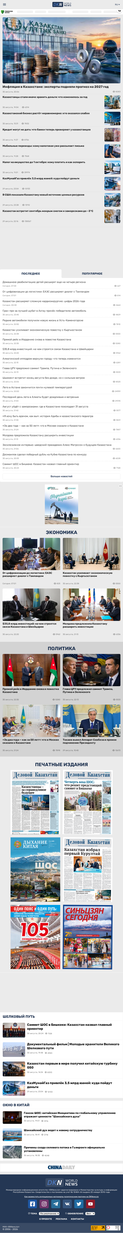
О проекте (45, 1219)
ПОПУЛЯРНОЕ (92, 273)
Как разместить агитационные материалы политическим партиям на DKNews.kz (61, 1196)
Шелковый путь (19, 1016)
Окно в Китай (16, 1105)
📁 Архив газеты (35, 831)
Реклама (61, 1219)
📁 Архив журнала (35, 966)
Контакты (77, 1219)
